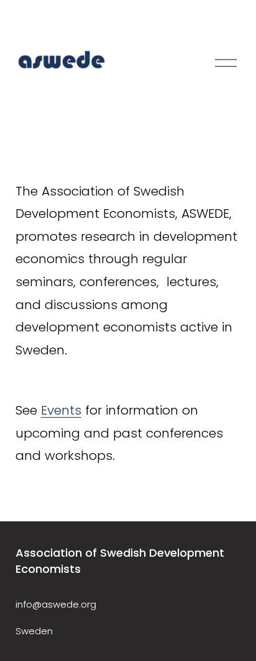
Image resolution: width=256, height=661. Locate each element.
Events (61, 410)
